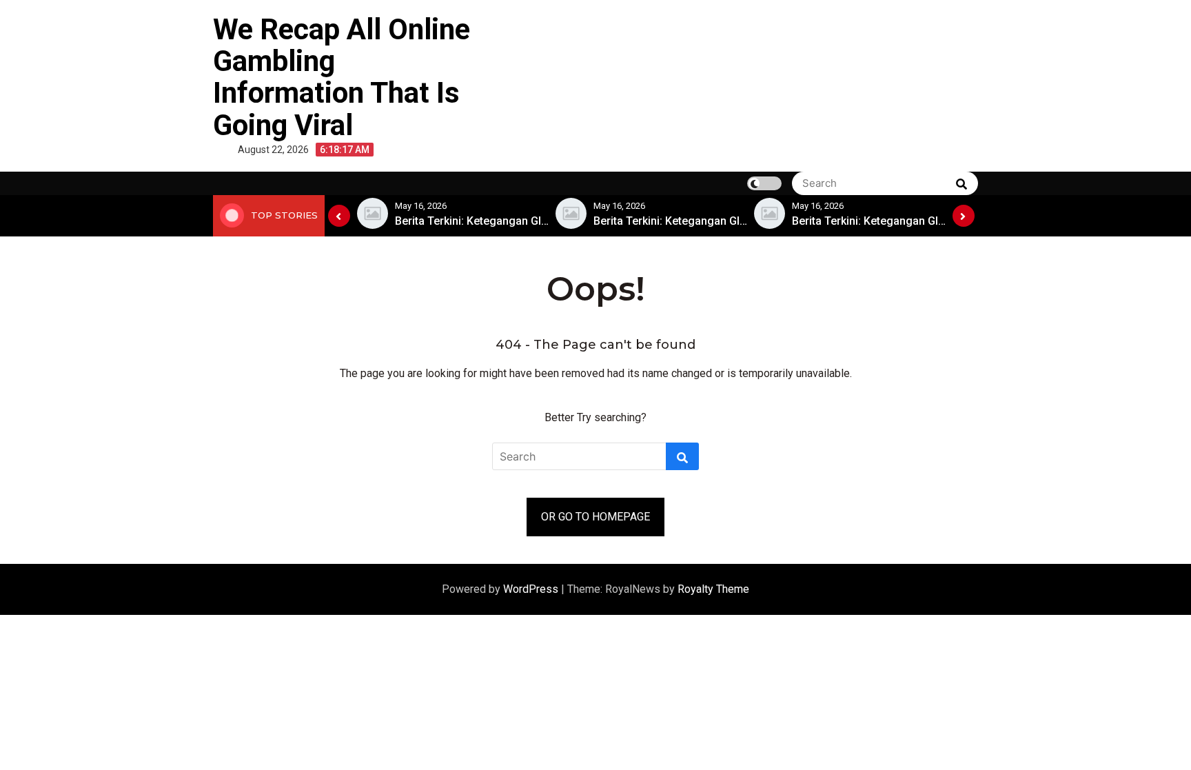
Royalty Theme (713, 589)
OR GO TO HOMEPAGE (595, 516)
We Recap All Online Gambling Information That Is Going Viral (341, 77)
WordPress (532, 589)
